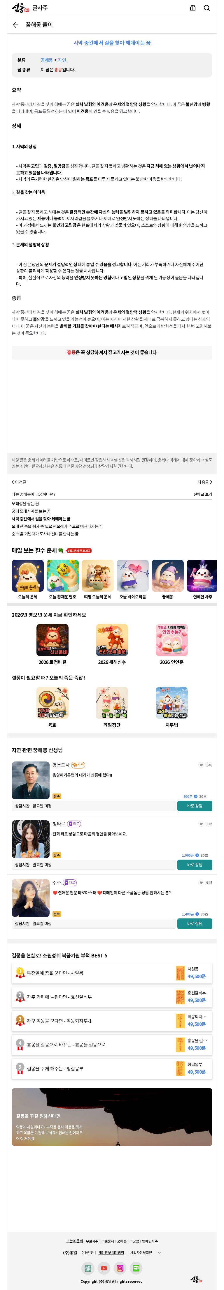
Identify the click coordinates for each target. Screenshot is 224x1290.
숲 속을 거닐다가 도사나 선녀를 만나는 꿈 (45, 534)
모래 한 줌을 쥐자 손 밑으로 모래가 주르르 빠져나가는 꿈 (57, 526)
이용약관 (87, 1252)
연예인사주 (150, 1241)
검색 (207, 8)
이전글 (20, 482)
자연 (62, 60)
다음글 (203, 482)
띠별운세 (108, 1241)
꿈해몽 (47, 60)
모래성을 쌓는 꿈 (25, 503)
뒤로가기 (16, 25)
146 (209, 765)
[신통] (19, 8)
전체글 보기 (202, 494)
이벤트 (193, 8)
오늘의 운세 (74, 1241)
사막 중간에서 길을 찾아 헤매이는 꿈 (41, 519)
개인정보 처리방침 (111, 1252)
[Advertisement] (112, 405)
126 (209, 824)
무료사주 (92, 1241)
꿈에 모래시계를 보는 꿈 (31, 511)
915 (209, 883)
